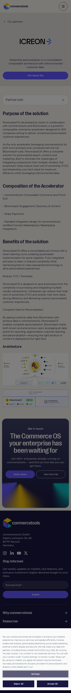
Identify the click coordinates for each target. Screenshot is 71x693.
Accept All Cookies (53, 683)
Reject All (18, 683)
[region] (35, 659)
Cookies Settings (35, 674)
